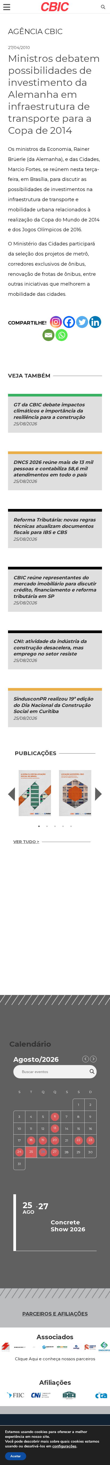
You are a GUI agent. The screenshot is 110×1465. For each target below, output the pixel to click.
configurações (64, 1446)
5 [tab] (71, 826)
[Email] (48, 335)
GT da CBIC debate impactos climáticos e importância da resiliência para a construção (49, 411)
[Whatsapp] (62, 335)
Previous (11, 794)
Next (98, 794)
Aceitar (15, 1456)
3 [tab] (55, 826)
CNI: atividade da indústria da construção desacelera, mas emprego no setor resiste (50, 647)
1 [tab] (39, 826)
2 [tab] (47, 826)
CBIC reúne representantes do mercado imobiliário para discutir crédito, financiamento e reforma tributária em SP (54, 587)
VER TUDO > (26, 841)
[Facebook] (69, 322)
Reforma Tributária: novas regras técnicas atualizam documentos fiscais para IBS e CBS (54, 526)
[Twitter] (82, 322)
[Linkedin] (95, 322)
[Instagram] (56, 322)
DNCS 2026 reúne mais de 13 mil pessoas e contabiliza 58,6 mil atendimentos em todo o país (53, 468)
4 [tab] (63, 826)
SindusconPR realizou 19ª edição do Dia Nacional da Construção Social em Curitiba (53, 705)
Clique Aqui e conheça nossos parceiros (55, 1358)
